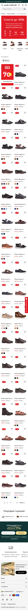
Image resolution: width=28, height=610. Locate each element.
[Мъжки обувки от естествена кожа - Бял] (8, 209)
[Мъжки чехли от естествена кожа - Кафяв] (2, 450)
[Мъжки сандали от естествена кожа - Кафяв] (4, 109)
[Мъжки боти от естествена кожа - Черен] (4, 353)
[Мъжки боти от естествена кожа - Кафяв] (17, 328)
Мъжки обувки (11, 13)
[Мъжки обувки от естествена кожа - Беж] (17, 497)
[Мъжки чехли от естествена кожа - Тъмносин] (17, 134)
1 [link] (4, 502)
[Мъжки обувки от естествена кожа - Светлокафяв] (8, 184)
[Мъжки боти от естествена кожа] (20, 314)
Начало (3, 13)
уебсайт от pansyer (20, 607)
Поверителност (12, 604)
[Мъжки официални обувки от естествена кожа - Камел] (15, 184)
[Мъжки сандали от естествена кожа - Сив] (4, 328)
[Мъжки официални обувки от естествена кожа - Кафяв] (17, 378)
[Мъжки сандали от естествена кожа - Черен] (2, 109)
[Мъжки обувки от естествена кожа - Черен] (2, 209)
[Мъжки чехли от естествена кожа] (20, 119)
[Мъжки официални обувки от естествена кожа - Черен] (17, 184)
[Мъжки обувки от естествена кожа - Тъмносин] (4, 184)
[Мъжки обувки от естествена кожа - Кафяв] (2, 259)
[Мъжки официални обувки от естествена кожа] (20, 169)
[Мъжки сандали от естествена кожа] (20, 72)
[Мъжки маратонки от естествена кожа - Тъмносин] (15, 209)
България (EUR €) (8, 591)
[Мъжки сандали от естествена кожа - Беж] (2, 328)
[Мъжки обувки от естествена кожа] (7, 169)
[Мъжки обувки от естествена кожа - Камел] (6, 184)
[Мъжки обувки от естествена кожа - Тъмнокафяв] (2, 184)
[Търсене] (25, 9)
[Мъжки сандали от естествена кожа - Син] (2, 234)
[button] (26, 305)
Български (19, 591)
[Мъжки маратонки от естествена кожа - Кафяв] (17, 209)
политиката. (14, 538)
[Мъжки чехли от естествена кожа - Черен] (15, 134)
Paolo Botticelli (10, 607)
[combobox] (14, 9)
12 (17, 502)
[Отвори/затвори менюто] (2, 5)
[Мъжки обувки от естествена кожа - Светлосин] (6, 209)
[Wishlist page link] (19, 5)
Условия (3, 604)
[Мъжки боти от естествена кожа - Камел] (15, 328)
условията (24, 536)
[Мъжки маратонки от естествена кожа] (20, 194)
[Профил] (23, 5)
